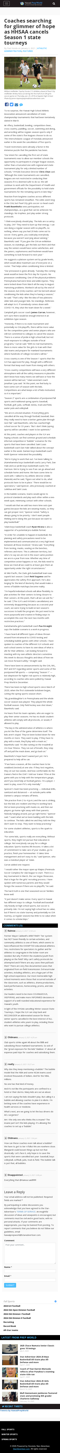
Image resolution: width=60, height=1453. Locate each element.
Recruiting (8, 1322)
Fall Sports (9, 1301)
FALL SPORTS (8, 1429)
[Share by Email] (17, 105)
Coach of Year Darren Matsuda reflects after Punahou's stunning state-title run (37, 1372)
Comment (9, 1240)
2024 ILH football (11, 1306)
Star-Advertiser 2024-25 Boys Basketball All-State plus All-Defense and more (34, 1359)
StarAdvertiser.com (21, 1449)
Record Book (9, 1326)
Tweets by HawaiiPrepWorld (14, 1410)
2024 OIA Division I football (16, 1314)
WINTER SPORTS (10, 1434)
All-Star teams (10, 1330)
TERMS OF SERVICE (26, 1211)
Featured (28, 51)
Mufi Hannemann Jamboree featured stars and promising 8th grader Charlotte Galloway (38, 1396)
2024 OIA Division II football (17, 1318)
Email (7, 1276)
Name (7, 1267)
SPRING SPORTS (9, 1439)
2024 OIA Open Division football (19, 1310)
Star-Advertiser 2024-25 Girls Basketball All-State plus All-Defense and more (34, 1384)
